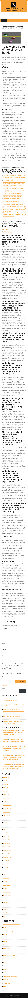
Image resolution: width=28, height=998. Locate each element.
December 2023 (7, 888)
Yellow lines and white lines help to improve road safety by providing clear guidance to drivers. (14, 177)
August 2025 (6, 819)
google (5, 941)
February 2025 (6, 839)
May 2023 (5, 912)
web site (5, 739)
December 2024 (7, 846)
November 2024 (7, 850)
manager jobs (6, 958)
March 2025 (6, 836)
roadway (5, 965)
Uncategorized (6, 983)
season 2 (5, 969)
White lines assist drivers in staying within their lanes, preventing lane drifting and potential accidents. (13, 185)
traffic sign (5, 979)
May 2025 (5, 829)
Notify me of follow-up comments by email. (13, 673)
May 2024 (5, 871)
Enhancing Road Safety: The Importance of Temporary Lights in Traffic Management (14, 757)
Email (4, 649)
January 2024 (6, 885)
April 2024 (5, 874)
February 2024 (6, 881)
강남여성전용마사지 (8, 764)
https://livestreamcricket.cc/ (10, 730)
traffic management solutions (10, 976)
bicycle (5, 927)
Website (4, 656)
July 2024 (5, 864)
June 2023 (5, 909)
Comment (5, 628)
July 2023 (5, 906)
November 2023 (7, 892)
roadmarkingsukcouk (8, 755)
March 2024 (6, 878)
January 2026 (6, 801)
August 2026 (6, 777)
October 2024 (6, 853)
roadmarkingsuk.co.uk (14, 8)
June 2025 (5, 826)
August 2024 (6, 860)
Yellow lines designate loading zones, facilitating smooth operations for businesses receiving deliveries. (12, 200)
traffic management (8, 972)
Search (4, 688)
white (4, 986)
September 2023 (7, 899)
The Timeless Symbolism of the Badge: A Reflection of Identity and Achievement (14, 748)
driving (4, 938)
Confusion (6, 229)
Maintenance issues (8, 232)
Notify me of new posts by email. (10, 677)
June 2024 (5, 867)
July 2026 (5, 780)
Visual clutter (6, 231)
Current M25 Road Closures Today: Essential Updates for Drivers (13, 732)
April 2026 (5, 791)
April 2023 (5, 916)
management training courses (10, 955)
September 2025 (7, 815)
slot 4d (5, 746)
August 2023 (6, 902)
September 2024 (7, 857)
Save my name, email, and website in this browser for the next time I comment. (12, 664)
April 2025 (5, 833)
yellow (4, 990)
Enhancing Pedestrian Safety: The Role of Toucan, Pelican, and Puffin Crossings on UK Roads (13, 711)
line (4, 945)
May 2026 (5, 787)
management (6, 948)
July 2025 (5, 822)
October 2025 (6, 812)
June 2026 (5, 784)
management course (8, 951)
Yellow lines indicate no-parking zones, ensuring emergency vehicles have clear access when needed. (13, 190)
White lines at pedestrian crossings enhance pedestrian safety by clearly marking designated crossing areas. (12, 195)
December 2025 (7, 805)
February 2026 (6, 798)
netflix (4, 962)
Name (4, 643)
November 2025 (7, 808)
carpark (5, 934)
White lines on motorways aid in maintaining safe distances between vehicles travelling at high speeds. (14, 209)
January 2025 (6, 843)
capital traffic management (9, 931)
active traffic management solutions (11, 924)
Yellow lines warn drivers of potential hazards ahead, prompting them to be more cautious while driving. (14, 214)
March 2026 (6, 794)
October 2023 (6, 895)
